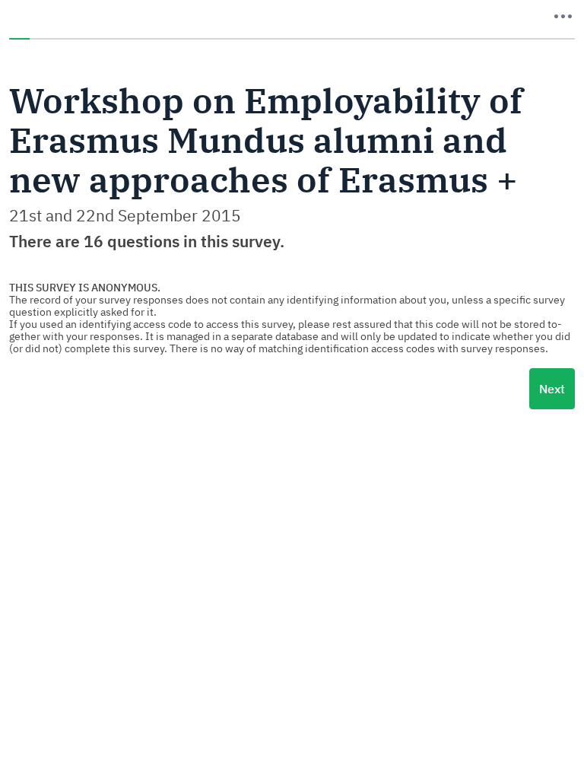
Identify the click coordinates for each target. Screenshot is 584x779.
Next (552, 388)
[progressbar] (292, 39)
